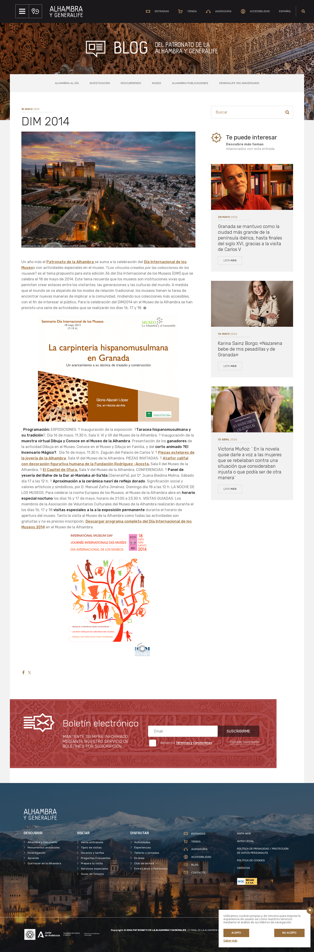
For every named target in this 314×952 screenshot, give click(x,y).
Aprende (33, 858)
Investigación (100, 83)
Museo (156, 83)
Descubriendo (131, 83)
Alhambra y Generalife (42, 842)
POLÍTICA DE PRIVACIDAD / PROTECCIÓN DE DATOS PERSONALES (262, 850)
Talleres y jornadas (146, 852)
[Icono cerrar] (310, 910)
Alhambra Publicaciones (190, 83)
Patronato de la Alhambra (70, 262)
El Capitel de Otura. (60, 470)
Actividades (142, 842)
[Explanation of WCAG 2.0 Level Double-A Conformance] (263, 881)
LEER (230, 260)
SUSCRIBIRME (238, 731)
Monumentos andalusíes (44, 847)
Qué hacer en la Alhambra (44, 863)
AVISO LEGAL (245, 841)
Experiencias (142, 847)
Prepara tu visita (92, 863)
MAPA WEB (244, 833)
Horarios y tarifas (92, 852)
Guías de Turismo (92, 874)
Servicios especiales (94, 868)
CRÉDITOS (243, 868)
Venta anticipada (92, 842)
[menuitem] (285, 11)
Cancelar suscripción (244, 742)
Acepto (236, 933)
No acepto (289, 933)
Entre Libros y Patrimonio (151, 868)
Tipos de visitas (91, 847)
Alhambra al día (67, 83)
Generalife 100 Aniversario (239, 83)
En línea (139, 858)
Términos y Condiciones (194, 742)
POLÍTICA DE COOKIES (251, 860)
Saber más (230, 941)
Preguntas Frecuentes (96, 858)
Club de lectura (144, 863)
